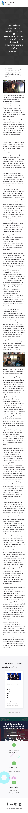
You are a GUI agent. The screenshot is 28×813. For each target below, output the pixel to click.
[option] (14, 690)
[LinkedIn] (11, 805)
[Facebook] (7, 805)
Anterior (14, 721)
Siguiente (14, 732)
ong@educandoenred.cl (14, 771)
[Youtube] (20, 805)
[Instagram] (16, 805)
